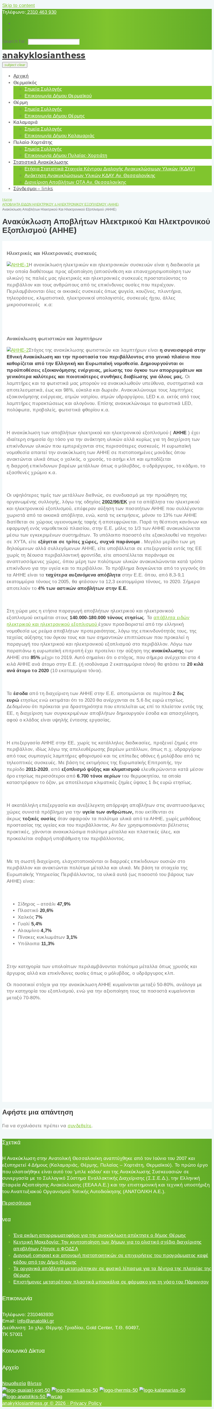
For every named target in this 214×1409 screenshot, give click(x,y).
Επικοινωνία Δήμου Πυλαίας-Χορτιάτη (66, 155)
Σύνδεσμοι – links (33, 188)
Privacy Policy (86, 1403)
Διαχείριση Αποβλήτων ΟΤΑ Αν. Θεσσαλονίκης (75, 182)
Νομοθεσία (14, 1383)
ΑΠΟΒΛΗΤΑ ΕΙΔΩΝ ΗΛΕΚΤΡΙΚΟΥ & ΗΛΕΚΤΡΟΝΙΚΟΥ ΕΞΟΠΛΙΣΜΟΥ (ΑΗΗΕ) (60, 204)
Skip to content (18, 5)
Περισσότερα (16, 1203)
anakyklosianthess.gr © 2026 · (36, 1403)
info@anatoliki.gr (35, 1321)
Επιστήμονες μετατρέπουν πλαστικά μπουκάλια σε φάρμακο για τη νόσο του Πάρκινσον (111, 1282)
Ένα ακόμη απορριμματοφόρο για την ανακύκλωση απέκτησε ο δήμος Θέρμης (99, 1235)
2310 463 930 (41, 12)
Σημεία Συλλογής (43, 89)
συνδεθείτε (79, 1125)
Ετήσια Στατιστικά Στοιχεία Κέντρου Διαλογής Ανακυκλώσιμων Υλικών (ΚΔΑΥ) (110, 169)
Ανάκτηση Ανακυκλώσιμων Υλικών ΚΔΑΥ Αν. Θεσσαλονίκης (90, 175)
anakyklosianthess (44, 55)
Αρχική (20, 76)
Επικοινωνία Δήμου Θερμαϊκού (58, 95)
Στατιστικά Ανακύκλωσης (40, 162)
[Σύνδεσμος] (18, 264)
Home (7, 199)
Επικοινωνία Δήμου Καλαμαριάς (60, 135)
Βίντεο (34, 1383)
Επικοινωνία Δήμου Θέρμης (55, 116)
